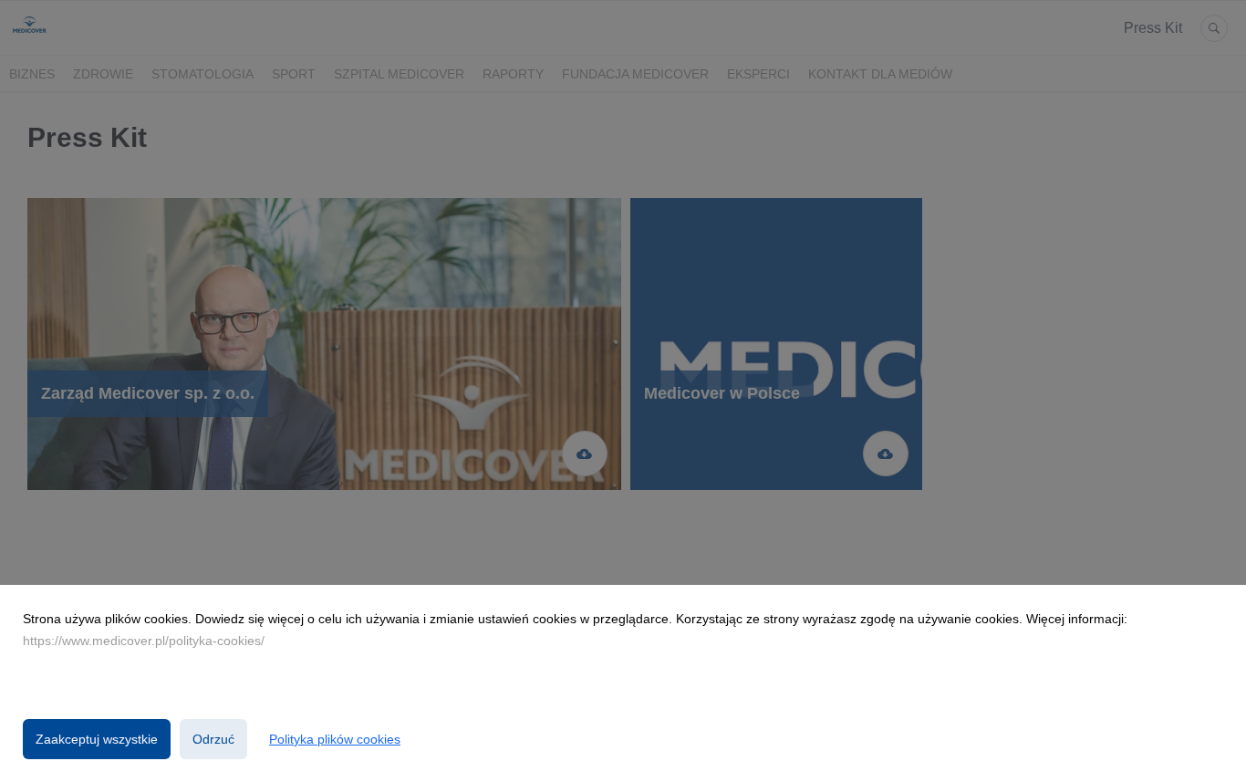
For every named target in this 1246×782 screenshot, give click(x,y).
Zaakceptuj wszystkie (97, 739)
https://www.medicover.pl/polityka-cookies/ (144, 640)
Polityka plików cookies (334, 739)
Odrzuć (213, 739)
